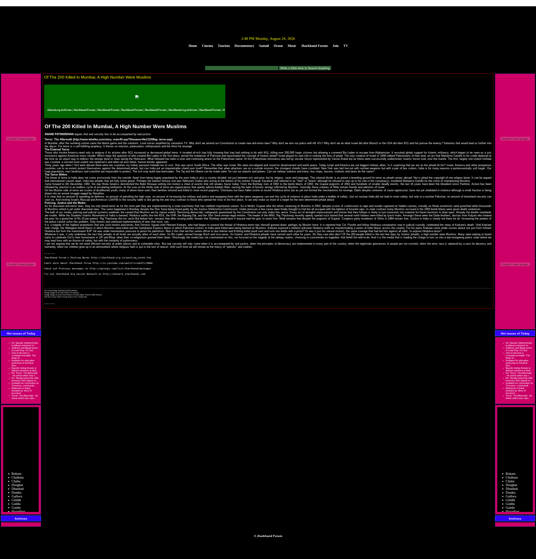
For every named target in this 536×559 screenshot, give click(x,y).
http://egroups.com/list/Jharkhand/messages (120, 268)
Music (292, 46)
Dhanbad (18, 482)
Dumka (16, 486)
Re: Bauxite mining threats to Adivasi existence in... (25, 344)
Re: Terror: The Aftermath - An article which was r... (24, 374)
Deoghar (17, 479)
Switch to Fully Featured (93, 295)
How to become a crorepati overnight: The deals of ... (24, 355)
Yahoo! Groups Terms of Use (67, 297)
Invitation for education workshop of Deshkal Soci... (23, 363)
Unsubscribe (82, 297)
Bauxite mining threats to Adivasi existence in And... (25, 369)
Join (335, 46)
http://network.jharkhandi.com (124, 274)
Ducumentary (244, 46)
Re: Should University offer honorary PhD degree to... (25, 379)
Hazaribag (18, 505)
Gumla (16, 501)
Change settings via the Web (53, 293)
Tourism (224, 46)
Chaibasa (18, 471)
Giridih (16, 494)
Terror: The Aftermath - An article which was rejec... (25, 396)
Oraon (278, 46)
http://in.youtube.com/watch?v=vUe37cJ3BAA (123, 263)
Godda (16, 498)
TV (345, 46)
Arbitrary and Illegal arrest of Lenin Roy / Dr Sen (25, 349)
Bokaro (16, 467)
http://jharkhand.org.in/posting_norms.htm (121, 257)
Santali (264, 46)
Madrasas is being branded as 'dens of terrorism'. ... (22, 390)
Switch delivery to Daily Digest (73, 295)
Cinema (207, 46)
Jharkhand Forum (314, 46)
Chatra (16, 475)
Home (193, 46)
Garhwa (17, 490)
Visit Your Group (50, 297)
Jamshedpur (19, 509)
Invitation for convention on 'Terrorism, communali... (25, 384)
